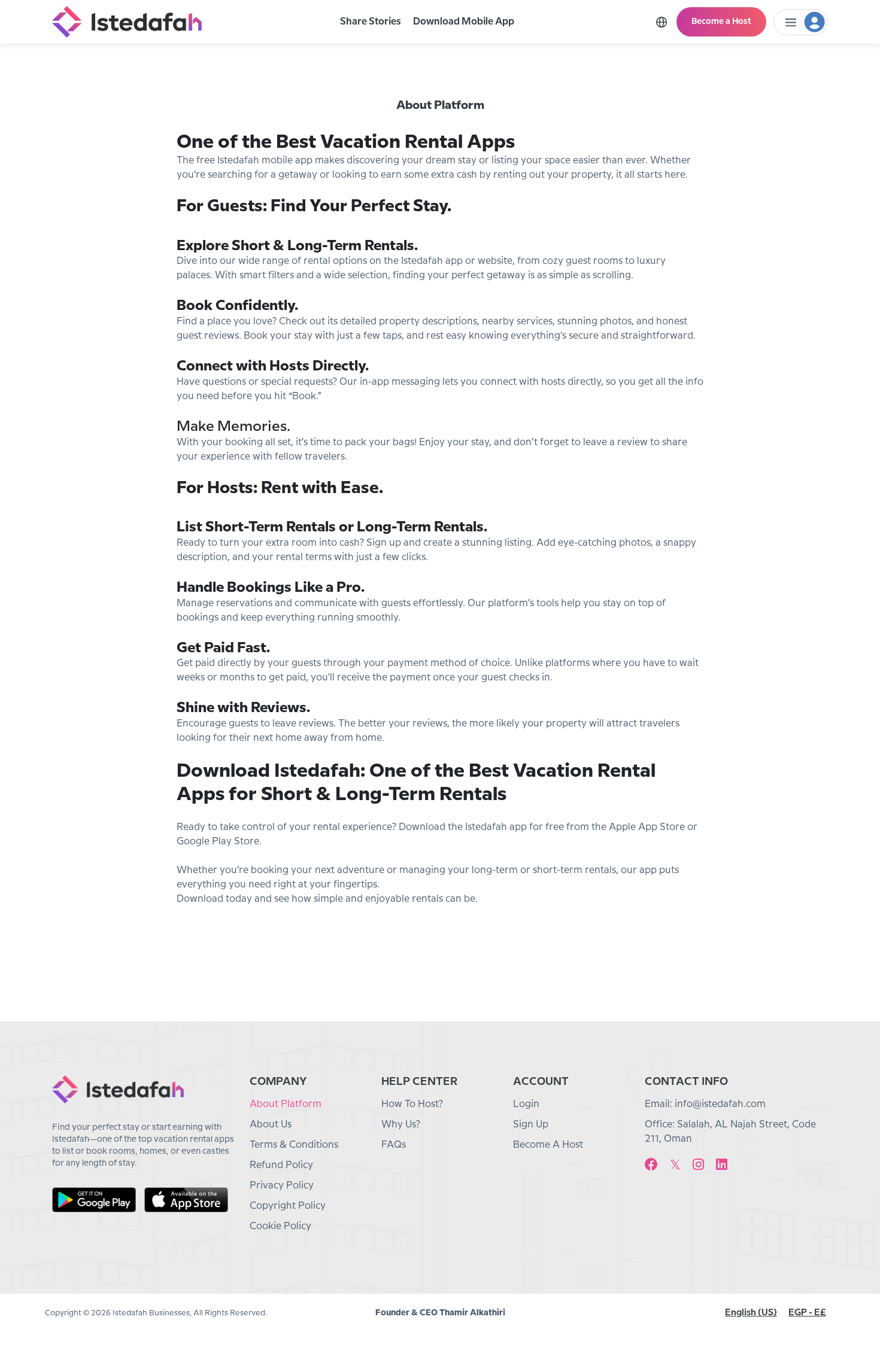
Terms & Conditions (294, 1145)
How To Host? (412, 1104)
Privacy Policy (282, 1185)
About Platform (285, 1104)
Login (526, 1104)
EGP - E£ (807, 1313)
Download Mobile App (463, 21)
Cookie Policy (280, 1226)
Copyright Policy (288, 1206)
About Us (271, 1124)
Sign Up (530, 1124)
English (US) (751, 1313)
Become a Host (721, 21)
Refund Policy (281, 1165)
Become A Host (548, 1145)
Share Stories (370, 21)
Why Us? (400, 1124)
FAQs (393, 1145)
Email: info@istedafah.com (705, 1104)
